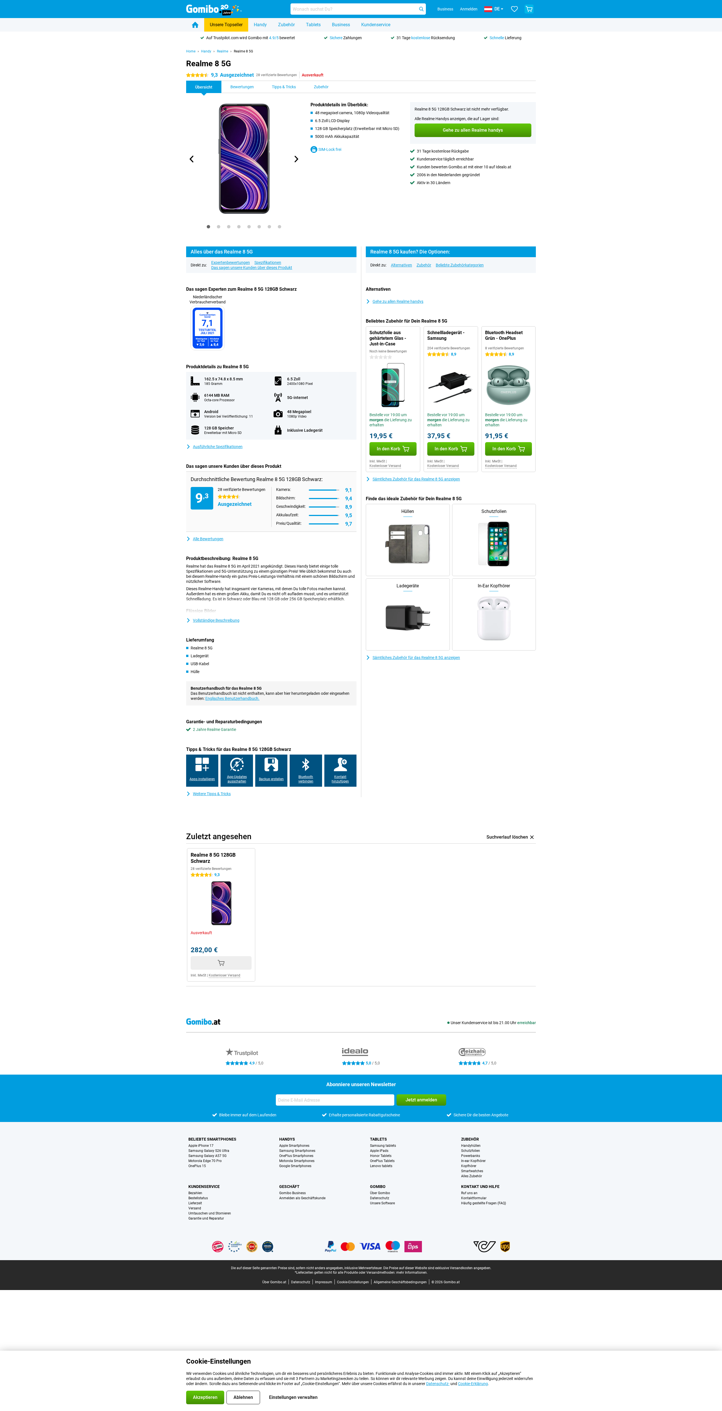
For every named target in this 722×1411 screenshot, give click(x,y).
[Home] (195, 25)
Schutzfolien (470, 1151)
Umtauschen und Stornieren (209, 1213)
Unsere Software (382, 1203)
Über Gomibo (380, 1193)
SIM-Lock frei (329, 149)
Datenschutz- (438, 1383)
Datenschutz (379, 1198)
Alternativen (401, 265)
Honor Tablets (380, 1156)
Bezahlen (195, 1193)
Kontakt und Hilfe (480, 1186)
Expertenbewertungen (230, 262)
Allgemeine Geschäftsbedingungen (400, 1282)
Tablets (313, 24)
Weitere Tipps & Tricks (212, 794)
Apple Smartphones (294, 1146)
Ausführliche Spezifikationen (218, 446)
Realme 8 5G (243, 51)
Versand (194, 1208)
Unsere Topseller (226, 24)
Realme (222, 51)
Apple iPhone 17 (200, 1146)
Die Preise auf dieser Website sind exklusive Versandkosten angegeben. (437, 1268)
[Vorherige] (191, 159)
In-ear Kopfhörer (473, 1161)
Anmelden (468, 9)
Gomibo (378, 1186)
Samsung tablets (383, 1146)
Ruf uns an (469, 1193)
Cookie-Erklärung (473, 1383)
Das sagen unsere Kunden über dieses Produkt (251, 267)
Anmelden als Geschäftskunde (302, 1198)
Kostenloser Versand (385, 466)
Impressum (323, 1282)
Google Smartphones (295, 1166)
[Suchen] (421, 9)
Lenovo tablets (381, 1166)
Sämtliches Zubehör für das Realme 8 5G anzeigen (416, 479)
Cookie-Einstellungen (353, 1282)
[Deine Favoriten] (514, 9)
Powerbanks (470, 1156)
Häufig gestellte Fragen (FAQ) (483, 1203)
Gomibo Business (292, 1193)
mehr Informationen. (412, 1273)
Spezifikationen (267, 262)
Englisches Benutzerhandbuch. (232, 698)
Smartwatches (472, 1171)
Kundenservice (375, 24)
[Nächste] (295, 159)
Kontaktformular (474, 1198)
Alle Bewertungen (208, 539)
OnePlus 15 (197, 1166)
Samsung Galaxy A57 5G (207, 1156)
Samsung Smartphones (297, 1151)
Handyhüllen (471, 1146)
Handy (260, 24)
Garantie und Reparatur (206, 1218)
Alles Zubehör (471, 1176)
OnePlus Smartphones (296, 1156)
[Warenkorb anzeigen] (529, 9)
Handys (287, 1139)
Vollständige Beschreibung (216, 620)
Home (190, 51)
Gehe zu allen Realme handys (398, 301)
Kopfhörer (468, 1166)
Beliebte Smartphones (212, 1139)
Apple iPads (379, 1151)
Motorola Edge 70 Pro (205, 1161)
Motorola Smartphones (296, 1161)
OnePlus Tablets (382, 1161)
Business (341, 24)
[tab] (208, 226)
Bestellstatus (198, 1198)
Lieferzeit (195, 1203)
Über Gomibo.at (274, 1282)
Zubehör (286, 24)
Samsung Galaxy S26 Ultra (208, 1151)
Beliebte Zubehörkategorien (460, 265)
